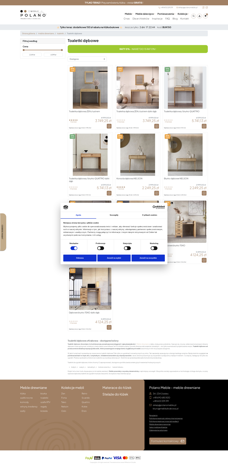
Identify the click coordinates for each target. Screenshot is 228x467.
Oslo (63, 411)
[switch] (100, 248)
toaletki (60, 33)
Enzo (84, 411)
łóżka (23, 393)
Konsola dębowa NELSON (129, 178)
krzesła (44, 411)
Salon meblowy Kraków (158, 427)
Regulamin (153, 415)
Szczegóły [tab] (114, 215)
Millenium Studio (130, 462)
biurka (43, 393)
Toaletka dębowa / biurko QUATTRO (182, 111)
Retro (84, 393)
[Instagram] (207, 7)
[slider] (24, 50)
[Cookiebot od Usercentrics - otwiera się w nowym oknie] (154, 207)
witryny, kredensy (29, 406)
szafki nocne (26, 398)
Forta (64, 398)
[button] (193, 16)
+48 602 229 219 (167, 7)
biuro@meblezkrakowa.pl (165, 408)
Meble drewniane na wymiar (160, 424)
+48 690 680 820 (161, 397)
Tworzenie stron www (117, 462)
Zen (63, 393)
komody (24, 402)
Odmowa (80, 258)
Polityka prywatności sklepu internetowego (166, 418)
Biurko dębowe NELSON (176, 178)
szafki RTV (45, 402)
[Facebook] (203, 7)
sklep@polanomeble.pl (187, 7)
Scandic (86, 398)
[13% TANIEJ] (185, 87)
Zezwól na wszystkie (148, 258)
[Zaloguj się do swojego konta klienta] (199, 16)
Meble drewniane (142, 344)
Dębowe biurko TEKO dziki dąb (84, 312)
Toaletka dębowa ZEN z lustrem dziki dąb (136, 111)
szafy (22, 411)
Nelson (64, 406)
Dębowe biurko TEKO (174, 245)
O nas (127, 18)
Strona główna (28, 33)
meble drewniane (46, 33)
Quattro (86, 402)
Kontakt (184, 18)
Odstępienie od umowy (158, 430)
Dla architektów (141, 18)
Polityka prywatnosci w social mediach (164, 421)
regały (43, 406)
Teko (63, 402)
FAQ (167, 18)
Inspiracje (157, 18)
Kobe (84, 406)
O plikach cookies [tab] (149, 215)
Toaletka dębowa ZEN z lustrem (84, 111)
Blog (175, 18)
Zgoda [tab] (78, 215)
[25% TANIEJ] (90, 87)
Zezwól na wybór (114, 258)
